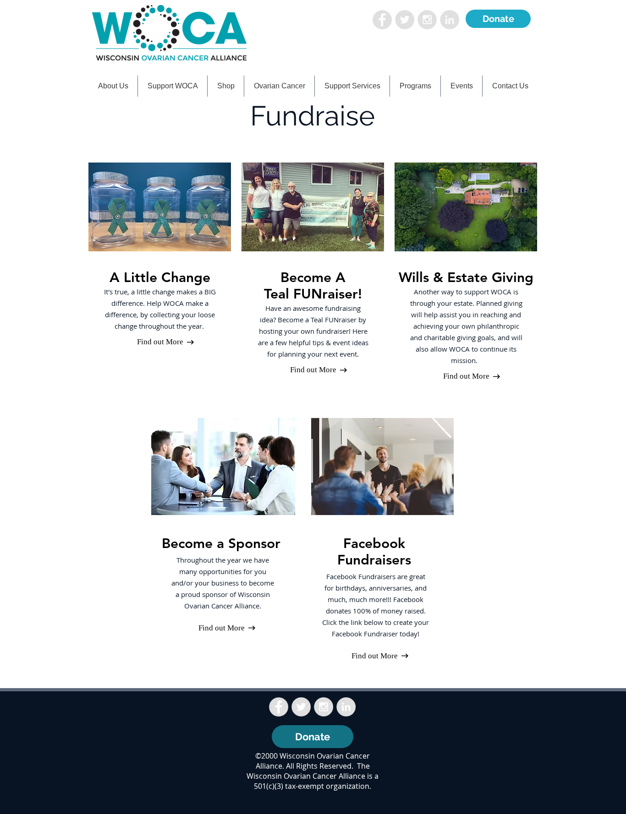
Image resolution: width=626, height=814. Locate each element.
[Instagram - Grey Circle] (427, 19)
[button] (172, 86)
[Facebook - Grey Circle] (382, 19)
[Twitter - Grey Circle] (404, 19)
